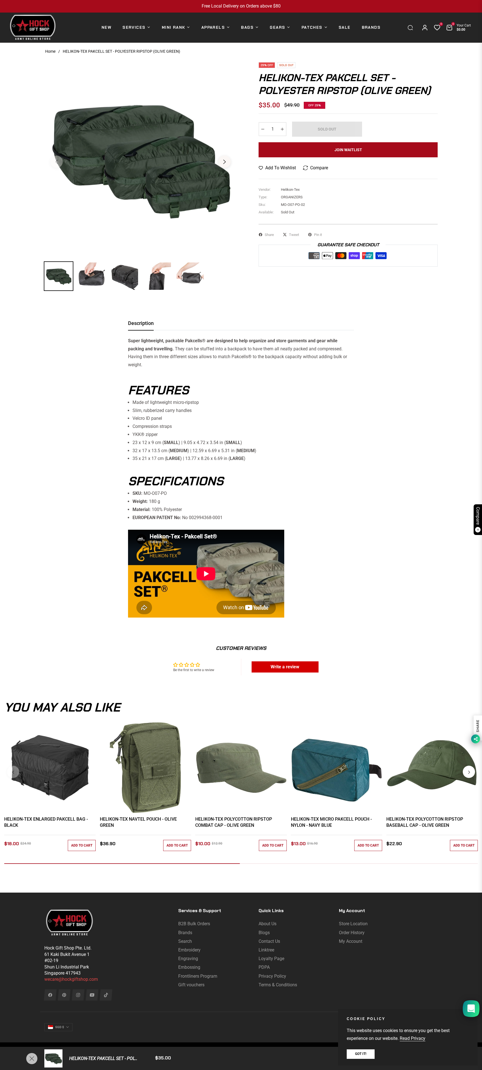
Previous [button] (56, 162)
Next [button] (224, 162)
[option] (140, 158)
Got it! (360, 1054)
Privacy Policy (272, 976)
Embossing (189, 967)
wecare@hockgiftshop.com (71, 979)
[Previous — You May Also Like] (13, 772)
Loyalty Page (271, 958)
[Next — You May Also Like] (469, 772)
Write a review (285, 666)
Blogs (264, 932)
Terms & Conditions (278, 984)
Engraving (188, 958)
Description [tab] (141, 323)
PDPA (264, 967)
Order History (352, 932)
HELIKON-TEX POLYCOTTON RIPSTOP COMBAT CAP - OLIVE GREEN (233, 822)
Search (185, 941)
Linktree (266, 950)
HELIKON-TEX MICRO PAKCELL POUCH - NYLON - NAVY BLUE (331, 822)
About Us (267, 923)
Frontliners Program (197, 976)
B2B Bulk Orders (194, 923)
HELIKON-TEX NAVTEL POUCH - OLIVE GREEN (138, 822)
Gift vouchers (191, 984)
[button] (412, 27)
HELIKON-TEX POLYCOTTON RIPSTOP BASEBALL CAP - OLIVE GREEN (424, 822)
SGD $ (59, 1027)
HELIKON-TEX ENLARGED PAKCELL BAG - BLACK (46, 822)
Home (50, 51)
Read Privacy (412, 1038)
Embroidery (189, 950)
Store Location (353, 923)
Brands (185, 932)
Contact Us (269, 941)
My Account (350, 941)
